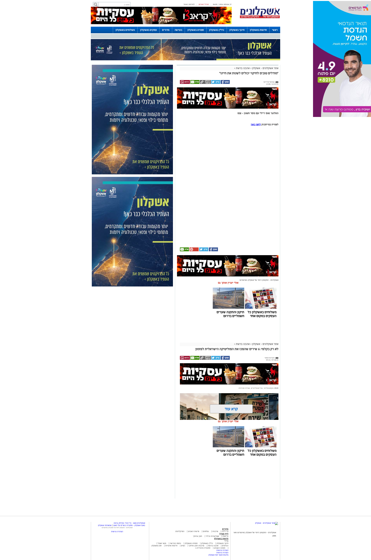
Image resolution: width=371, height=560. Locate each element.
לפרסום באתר (189, 4)
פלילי (226, 541)
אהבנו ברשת (243, 68)
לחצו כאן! (256, 124)
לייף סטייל (223, 533)
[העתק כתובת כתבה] (205, 83)
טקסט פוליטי (268, 388)
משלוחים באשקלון (125, 30)
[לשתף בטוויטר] (215, 83)
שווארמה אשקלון (105, 525)
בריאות (225, 536)
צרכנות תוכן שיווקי (196, 545)
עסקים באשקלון (148, 30)
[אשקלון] (260, 17)
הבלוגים (225, 545)
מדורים (165, 30)
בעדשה (178, 30)
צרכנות (215, 531)
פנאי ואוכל (162, 543)
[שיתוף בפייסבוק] (225, 83)
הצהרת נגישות (222, 550)
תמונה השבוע (219, 548)
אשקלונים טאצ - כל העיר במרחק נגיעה (129, 523)
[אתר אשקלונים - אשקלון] (266, 523)
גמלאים (206, 531)
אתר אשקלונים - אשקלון (264, 68)
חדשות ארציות (171, 545)
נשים (183, 545)
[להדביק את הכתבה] (194, 250)
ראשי (275, 30)
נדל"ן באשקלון (216, 30)
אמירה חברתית (244, 388)
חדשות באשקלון (258, 30)
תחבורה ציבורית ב (202, 548)
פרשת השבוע (193, 531)
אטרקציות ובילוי (212, 536)
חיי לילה (225, 531)
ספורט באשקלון (195, 30)
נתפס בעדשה (175, 543)
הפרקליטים (179, 531)
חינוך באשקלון (237, 30)
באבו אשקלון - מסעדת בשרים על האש (129, 525)
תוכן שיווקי (197, 536)
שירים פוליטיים (257, 388)
